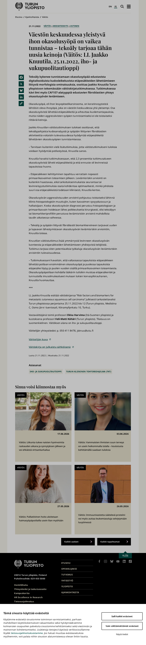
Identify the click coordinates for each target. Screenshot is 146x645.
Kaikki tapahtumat (110, 541)
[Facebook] (21, 77)
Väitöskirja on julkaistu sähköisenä (50, 347)
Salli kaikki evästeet (122, 616)
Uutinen (74, 26)
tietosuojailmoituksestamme (27, 633)
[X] (21, 84)
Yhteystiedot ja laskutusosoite (30, 589)
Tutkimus (67, 574)
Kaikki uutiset (71, 541)
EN (110, 6)
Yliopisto (67, 586)
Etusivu (19, 17)
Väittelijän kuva (38, 339)
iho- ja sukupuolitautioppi (46, 371)
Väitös (45, 17)
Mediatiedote (60, 26)
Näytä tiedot (122, 634)
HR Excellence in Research (28, 597)
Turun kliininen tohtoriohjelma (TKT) (88, 371)
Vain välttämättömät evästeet (122, 626)
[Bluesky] (21, 90)
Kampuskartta (22, 593)
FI (116, 6)
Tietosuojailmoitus (24, 601)
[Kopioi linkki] (21, 103)
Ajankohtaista (32, 17)
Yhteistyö (67, 580)
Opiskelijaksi (69, 568)
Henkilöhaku (21, 584)
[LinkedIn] (21, 97)
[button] (128, 7)
